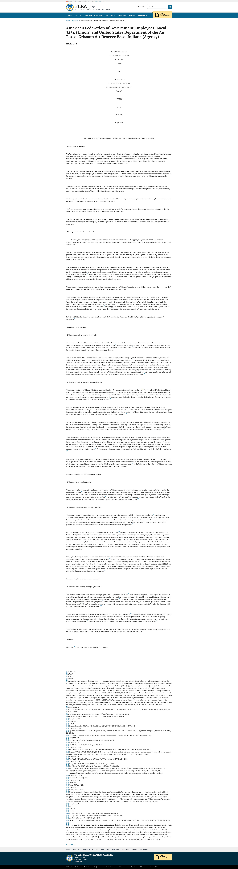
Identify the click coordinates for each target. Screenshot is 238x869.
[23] (67, 752)
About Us (76, 849)
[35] (67, 787)
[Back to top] (233, 864)
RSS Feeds (141, 7)
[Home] (70, 7)
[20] (67, 745)
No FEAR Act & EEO (89, 867)
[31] (67, 778)
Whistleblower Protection (105, 867)
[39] (67, 806)
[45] (67, 820)
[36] (67, 790)
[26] (67, 761)
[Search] (170, 7)
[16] (67, 735)
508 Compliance (143, 867)
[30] (67, 775)
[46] (67, 823)
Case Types (105, 849)
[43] (67, 816)
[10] (67, 719)
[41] (67, 811)
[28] (67, 766)
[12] (67, 724)
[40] (67, 809)
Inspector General (76, 867)
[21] (67, 747)
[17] (67, 738)
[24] (67, 757)
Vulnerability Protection (122, 867)
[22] (67, 750)
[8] (67, 714)
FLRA (85, 6)
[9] (67, 716)
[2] (67, 674)
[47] (67, 825)
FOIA (67, 867)
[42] (67, 813)
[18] (67, 740)
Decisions (75, 20)
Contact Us (144, 849)
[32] (67, 780)
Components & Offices (90, 849)
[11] (67, 721)
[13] (67, 726)
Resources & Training (129, 849)
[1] (67, 672)
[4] (67, 679)
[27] (67, 764)
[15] (67, 731)
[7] (67, 709)
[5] (67, 681)
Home (70, 15)
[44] (67, 818)
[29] (67, 768)
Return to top (70, 844)
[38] (67, 804)
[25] (67, 759)
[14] (67, 728)
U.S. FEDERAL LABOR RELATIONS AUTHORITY (93, 855)
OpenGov (134, 867)
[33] (67, 783)
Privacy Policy (154, 867)
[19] (67, 742)
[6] (67, 707)
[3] (67, 676)
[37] (67, 792)
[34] (67, 785)
